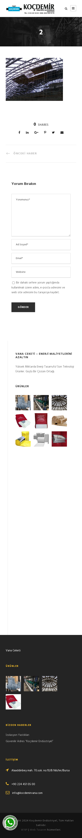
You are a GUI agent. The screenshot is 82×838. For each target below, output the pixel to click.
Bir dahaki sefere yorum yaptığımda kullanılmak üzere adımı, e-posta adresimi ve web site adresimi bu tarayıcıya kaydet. (38, 287)
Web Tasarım (38, 830)
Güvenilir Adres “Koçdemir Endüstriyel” (29, 741)
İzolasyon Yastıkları (17, 735)
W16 (24, 830)
